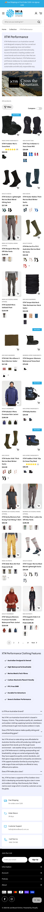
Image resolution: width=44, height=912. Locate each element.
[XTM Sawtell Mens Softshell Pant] (11, 284)
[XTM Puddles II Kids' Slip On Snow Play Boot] (32, 440)
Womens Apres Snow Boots (32, 355)
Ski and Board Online (15, 908)
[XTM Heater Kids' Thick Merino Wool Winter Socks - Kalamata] (10, 472)
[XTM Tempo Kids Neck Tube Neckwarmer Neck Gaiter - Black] (25, 316)
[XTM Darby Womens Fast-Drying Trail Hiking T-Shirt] (11, 496)
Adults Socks (6, 194)
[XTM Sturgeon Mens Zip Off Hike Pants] (11, 228)
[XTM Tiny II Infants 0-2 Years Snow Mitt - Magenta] (36, 154)
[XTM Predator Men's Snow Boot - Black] (4, 156)
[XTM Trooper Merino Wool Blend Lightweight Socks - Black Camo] (36, 574)
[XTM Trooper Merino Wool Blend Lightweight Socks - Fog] (25, 574)
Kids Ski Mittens (28, 141)
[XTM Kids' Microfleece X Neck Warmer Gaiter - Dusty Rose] (4, 369)
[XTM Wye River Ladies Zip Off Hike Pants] (32, 496)
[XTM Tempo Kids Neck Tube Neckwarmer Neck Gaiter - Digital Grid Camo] (25, 322)
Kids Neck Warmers (29, 299)
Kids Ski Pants (27, 614)
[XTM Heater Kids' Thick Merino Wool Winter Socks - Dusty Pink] (4, 472)
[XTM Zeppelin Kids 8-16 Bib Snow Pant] (32, 598)
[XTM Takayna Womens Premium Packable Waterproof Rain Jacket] (11, 598)
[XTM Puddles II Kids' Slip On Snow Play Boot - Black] (30, 471)
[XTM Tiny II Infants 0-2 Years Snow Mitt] (32, 125)
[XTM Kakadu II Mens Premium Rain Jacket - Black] (15, 422)
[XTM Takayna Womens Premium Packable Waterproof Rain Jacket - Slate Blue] (15, 630)
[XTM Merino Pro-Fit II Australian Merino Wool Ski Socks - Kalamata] (25, 259)
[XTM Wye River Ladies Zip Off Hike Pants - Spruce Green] (25, 527)
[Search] (38, 22)
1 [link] (9, 642)
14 (28, 642)
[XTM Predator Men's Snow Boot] (11, 125)
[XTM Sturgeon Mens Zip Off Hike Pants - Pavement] (4, 259)
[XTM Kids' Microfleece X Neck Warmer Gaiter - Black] (4, 375)
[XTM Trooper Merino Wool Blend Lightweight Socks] (32, 545)
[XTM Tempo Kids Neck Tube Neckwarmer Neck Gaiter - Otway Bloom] (30, 316)
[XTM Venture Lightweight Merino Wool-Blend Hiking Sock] (11, 178)
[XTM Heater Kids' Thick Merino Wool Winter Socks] (11, 440)
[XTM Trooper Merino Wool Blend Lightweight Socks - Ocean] (25, 580)
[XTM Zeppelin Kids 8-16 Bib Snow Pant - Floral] (25, 627)
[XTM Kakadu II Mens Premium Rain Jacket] (11, 393)
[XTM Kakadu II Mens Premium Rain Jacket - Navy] (4, 422)
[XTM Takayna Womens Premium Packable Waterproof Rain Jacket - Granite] (10, 630)
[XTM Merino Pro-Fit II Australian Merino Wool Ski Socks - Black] (36, 259)
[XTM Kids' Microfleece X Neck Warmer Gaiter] (11, 340)
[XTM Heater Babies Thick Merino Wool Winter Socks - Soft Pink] (30, 210)
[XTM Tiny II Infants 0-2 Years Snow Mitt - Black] (25, 154)
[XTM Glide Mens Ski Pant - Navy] (15, 571)
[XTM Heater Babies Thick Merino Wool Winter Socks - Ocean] (25, 210)
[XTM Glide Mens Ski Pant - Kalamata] (10, 571)
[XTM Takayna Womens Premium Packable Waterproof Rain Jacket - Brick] (4, 630)
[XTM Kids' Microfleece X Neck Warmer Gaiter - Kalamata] (10, 369)
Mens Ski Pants (7, 561)
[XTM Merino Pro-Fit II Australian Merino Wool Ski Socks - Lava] (25, 266)
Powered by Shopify (30, 908)
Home (4, 29)
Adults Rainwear (7, 409)
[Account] (36, 13)
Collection (13, 29)
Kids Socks (26, 194)
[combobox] (22, 22)
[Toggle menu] (3, 13)
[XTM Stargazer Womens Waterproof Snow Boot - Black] (25, 369)
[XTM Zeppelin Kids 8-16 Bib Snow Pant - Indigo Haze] (30, 627)
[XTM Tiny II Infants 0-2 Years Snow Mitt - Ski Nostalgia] (25, 160)
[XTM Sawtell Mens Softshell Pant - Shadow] (4, 315)
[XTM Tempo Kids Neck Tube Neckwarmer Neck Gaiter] (32, 284)
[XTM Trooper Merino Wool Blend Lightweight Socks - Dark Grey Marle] (30, 574)
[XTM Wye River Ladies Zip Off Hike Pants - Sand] (30, 527)
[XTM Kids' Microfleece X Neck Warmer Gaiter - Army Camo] (15, 369)
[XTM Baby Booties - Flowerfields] (25, 419)
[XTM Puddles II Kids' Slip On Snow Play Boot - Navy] (25, 471)
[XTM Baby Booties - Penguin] (30, 419)
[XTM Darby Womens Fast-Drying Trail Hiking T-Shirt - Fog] (10, 527)
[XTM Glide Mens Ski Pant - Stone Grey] (4, 578)
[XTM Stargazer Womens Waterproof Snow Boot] (32, 340)
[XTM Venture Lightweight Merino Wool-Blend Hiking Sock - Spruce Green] (4, 210)
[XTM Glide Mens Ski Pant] (11, 545)
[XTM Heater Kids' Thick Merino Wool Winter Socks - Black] (4, 478)
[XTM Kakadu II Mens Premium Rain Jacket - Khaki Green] (10, 422)
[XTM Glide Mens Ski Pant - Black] (4, 571)
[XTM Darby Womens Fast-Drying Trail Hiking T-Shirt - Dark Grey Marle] (4, 527)
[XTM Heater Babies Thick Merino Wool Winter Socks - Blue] (36, 210)
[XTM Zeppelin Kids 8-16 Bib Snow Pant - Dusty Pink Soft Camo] (36, 627)
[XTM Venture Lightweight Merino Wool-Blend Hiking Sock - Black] (10, 210)
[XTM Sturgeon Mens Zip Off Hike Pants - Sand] (10, 259)
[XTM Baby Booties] (32, 393)
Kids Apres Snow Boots (31, 409)
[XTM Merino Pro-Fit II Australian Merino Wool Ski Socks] (32, 228)
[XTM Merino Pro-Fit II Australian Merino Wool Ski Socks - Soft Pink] (30, 259)
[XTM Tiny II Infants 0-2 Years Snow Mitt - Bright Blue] (30, 154)
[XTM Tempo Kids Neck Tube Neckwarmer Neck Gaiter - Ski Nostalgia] (36, 316)
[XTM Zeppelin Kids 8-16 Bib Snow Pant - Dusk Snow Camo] (25, 633)
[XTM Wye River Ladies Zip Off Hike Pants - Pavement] (36, 527)
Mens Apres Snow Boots (10, 141)
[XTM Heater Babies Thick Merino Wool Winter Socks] (32, 178)
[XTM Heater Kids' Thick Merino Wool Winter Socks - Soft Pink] (15, 472)
